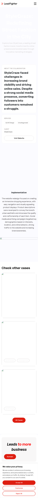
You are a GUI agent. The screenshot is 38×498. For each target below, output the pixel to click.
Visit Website (19, 138)
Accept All (19, 482)
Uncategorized (23, 360)
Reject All (19, 493)
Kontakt (10, 457)
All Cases (19, 420)
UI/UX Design (9, 360)
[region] (19, 480)
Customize (19, 488)
